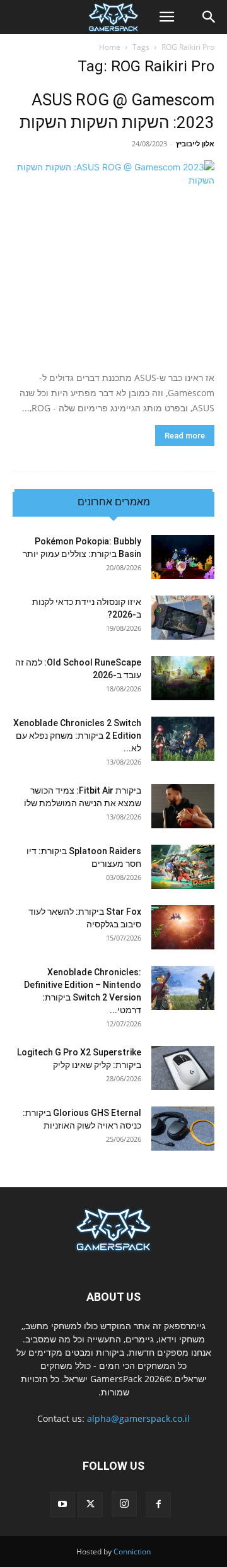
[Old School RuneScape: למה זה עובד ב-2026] (182, 678)
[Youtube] (62, 1504)
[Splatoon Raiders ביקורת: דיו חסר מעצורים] (182, 867)
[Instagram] (124, 1504)
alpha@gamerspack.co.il (138, 1418)
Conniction (132, 1551)
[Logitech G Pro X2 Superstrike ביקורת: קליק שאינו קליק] (182, 1068)
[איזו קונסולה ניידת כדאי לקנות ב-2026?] (182, 618)
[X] (90, 1504)
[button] (166, 17)
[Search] (209, 17)
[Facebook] (158, 1504)
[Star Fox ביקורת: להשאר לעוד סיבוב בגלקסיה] (182, 927)
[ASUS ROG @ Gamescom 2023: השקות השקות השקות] (113, 261)
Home (109, 47)
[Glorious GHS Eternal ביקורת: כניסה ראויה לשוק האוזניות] (182, 1128)
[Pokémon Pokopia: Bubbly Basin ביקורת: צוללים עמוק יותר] (182, 557)
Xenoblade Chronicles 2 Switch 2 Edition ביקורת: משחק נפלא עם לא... (77, 735)
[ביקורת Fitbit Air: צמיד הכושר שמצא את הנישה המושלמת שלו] (182, 806)
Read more (185, 435)
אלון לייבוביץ (195, 143)
